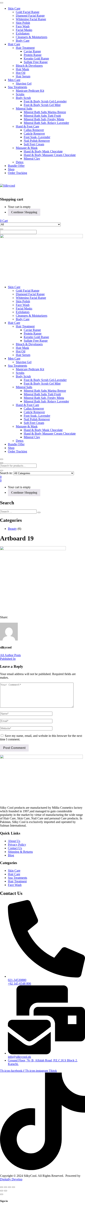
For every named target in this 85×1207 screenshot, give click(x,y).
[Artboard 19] (1, 620)
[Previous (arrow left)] (1, 1190)
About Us (14, 841)
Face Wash (15, 885)
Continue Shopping (24, 212)
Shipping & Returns (20, 851)
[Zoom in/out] (1, 1187)
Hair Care (14, 874)
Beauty (12, 528)
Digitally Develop (11, 1179)
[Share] (9, 1187)
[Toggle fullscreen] (5, 1187)
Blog (11, 855)
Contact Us (15, 848)
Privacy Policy (17, 844)
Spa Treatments (17, 877)
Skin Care (14, 870)
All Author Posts (10, 655)
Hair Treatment (17, 881)
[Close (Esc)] (13, 1187)
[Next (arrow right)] (5, 1190)
